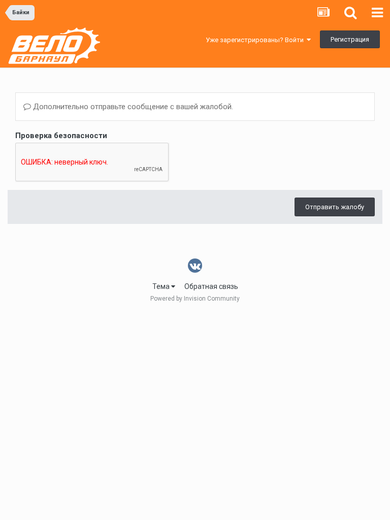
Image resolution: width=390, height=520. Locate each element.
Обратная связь (211, 286)
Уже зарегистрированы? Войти (256, 40)
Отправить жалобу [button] (334, 207)
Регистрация (350, 39)
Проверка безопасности (61, 135)
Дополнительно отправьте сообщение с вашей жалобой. (132, 106)
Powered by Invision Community (195, 298)
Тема (161, 286)
